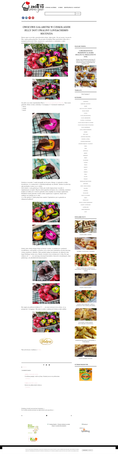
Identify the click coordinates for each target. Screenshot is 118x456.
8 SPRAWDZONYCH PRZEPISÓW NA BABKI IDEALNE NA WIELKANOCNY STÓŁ (85, 54)
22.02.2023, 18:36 (32, 383)
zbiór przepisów (86, 209)
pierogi (86, 171)
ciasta (85, 113)
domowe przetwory (86, 141)
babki (85, 106)
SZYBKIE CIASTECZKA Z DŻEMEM (85, 251)
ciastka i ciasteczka (85, 120)
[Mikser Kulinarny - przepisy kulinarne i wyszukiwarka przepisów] (33, 433)
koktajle (85, 150)
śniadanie (85, 193)
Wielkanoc (85, 200)
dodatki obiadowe (85, 136)
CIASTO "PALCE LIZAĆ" (86, 287)
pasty (85, 169)
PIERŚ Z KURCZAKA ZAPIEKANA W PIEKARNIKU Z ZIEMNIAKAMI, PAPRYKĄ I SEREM (85, 269)
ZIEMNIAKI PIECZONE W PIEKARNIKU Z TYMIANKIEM (85, 341)
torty (85, 197)
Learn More (85, 450)
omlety (86, 167)
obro (43, 307)
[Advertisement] (85, 34)
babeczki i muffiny (86, 103)
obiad (85, 164)
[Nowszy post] (21, 415)
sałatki (86, 188)
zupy (85, 211)
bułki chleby (85, 110)
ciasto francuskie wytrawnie (85, 124)
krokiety (85, 155)
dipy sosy (85, 134)
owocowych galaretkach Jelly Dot (54, 103)
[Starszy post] (71, 415)
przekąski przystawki (85, 181)
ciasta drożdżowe (85, 117)
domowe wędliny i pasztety (86, 143)
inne (86, 148)
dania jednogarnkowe (85, 129)
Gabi (26, 383)
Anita (27, 374)
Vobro (30, 256)
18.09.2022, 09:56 (33, 374)
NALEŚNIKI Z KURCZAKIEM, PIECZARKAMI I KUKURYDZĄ (85, 323)
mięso (85, 157)
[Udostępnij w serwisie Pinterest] (49, 365)
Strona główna (50, 7)
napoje (85, 162)
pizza (85, 174)
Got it (90, 450)
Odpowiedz (27, 378)
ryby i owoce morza (86, 185)
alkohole (85, 101)
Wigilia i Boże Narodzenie (85, 202)
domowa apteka (86, 139)
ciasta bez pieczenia (85, 115)
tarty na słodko (85, 195)
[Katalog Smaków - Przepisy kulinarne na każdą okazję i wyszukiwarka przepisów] (59, 425)
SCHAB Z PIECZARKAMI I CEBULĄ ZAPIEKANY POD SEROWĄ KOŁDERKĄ (85, 305)
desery (85, 131)
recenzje (85, 183)
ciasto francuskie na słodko (85, 122)
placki (85, 176)
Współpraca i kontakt (72, 7)
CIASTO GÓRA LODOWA (86, 234)
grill (85, 146)
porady (86, 178)
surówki (86, 190)
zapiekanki (86, 207)
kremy (85, 153)
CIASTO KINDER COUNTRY (85, 358)
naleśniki (85, 160)
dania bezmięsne (85, 127)
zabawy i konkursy (86, 204)
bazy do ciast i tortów (86, 108)
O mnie (60, 7)
